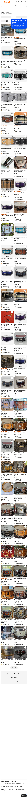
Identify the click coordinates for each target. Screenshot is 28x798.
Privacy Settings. (7, 790)
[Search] (25, 5)
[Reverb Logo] (7, 2)
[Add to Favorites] (12, 48)
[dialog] (14, 789)
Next (13, 667)
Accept (24, 795)
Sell (18, 1)
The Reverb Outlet (5, 7)
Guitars (12, 7)
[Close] (25, 20)
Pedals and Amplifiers (19, 7)
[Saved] (22, 1)
